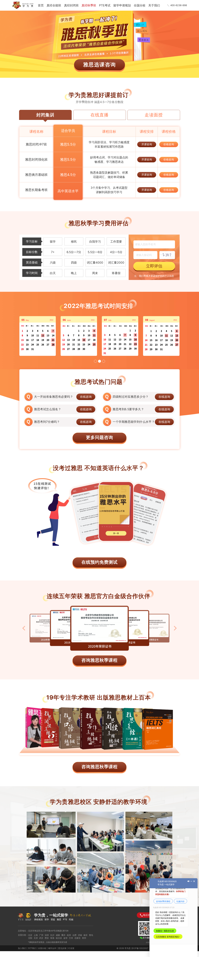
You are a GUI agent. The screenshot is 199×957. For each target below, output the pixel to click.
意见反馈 (62, 948)
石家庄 (77, 938)
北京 (30, 935)
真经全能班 (54, 5)
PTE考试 (104, 5)
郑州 (84, 938)
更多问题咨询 (99, 437)
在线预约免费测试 (99, 562)
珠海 (52, 938)
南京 (85, 935)
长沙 (52, 935)
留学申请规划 (122, 5)
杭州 (69, 935)
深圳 (47, 935)
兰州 (71, 938)
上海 (36, 935)
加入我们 (22, 948)
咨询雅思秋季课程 (99, 660)
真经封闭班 (71, 5)
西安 (47, 938)
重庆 (63, 935)
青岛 (91, 935)
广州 (41, 935)
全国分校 (139, 5)
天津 (36, 938)
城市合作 (52, 948)
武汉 (41, 938)
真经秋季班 (89, 5)
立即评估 (154, 266)
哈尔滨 (59, 938)
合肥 (74, 935)
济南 (80, 935)
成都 (58, 935)
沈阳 (30, 938)
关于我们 (154, 5)
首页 (41, 5)
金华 (65, 938)
